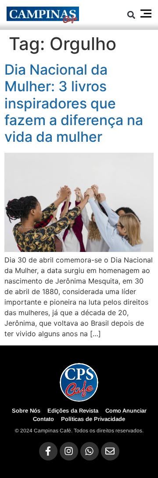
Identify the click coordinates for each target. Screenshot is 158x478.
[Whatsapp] (89, 451)
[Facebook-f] (48, 451)
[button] (131, 14)
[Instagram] (69, 451)
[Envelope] (110, 451)
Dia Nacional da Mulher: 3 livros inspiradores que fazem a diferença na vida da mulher (73, 103)
